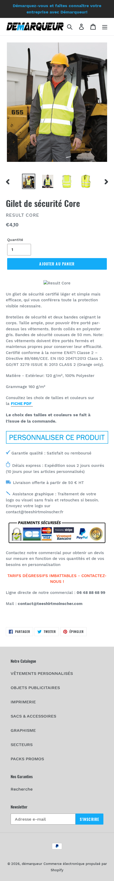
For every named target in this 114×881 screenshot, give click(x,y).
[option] (28, 181)
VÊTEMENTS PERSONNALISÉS (42, 673)
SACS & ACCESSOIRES (33, 716)
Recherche (22, 789)
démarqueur (32, 864)
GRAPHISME (23, 730)
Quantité (15, 240)
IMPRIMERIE (23, 701)
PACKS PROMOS (27, 758)
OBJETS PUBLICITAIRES (35, 687)
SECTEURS (22, 744)
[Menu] (105, 27)
